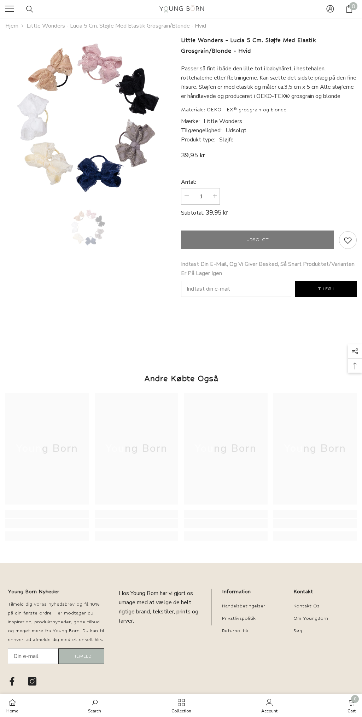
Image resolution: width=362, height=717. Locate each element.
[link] (47, 523)
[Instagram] (32, 681)
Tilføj (326, 288)
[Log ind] (330, 8)
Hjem (11, 26)
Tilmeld (81, 656)
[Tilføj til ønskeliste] (348, 240)
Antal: (188, 182)
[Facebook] (12, 681)
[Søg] (29, 9)
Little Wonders (223, 121)
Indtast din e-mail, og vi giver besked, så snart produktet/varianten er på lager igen (268, 268)
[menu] (9, 9)
